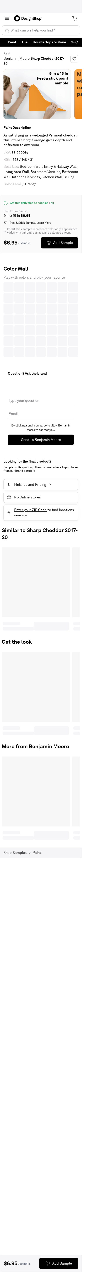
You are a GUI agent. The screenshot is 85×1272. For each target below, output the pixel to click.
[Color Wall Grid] (40, 319)
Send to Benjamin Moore (41, 440)
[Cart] (75, 18)
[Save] (74, 59)
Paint (12, 42)
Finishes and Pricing (27, 484)
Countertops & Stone (49, 42)
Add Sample (63, 243)
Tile (24, 42)
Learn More (44, 222)
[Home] (29, 18)
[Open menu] (7, 18)
